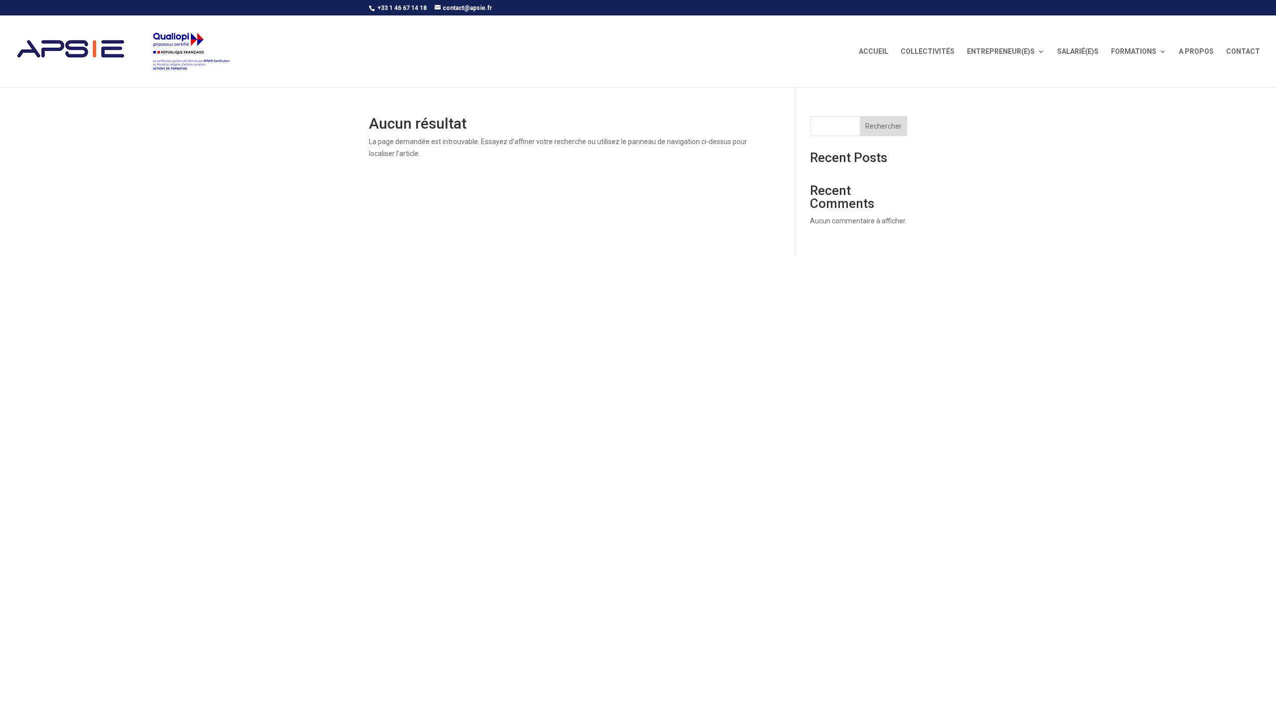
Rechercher (883, 126)
